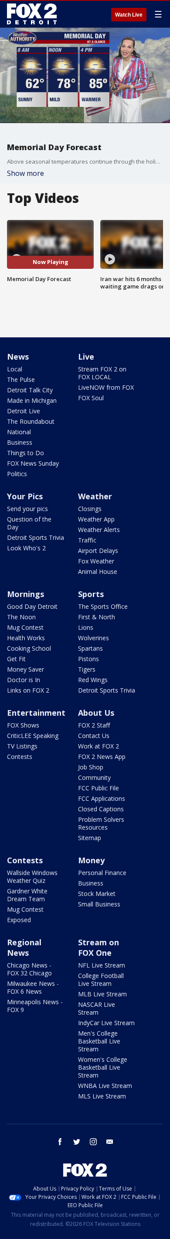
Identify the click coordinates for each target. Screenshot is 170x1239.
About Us (96, 712)
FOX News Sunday (33, 463)
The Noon (21, 617)
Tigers (86, 669)
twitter (77, 1142)
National (19, 432)
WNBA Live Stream (105, 1085)
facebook (60, 1142)
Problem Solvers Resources (101, 823)
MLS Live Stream (102, 1096)
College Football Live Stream (101, 979)
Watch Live (129, 15)
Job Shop (90, 767)
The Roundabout (30, 421)
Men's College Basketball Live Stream (99, 1041)
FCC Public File (98, 788)
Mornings (25, 594)
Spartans (90, 648)
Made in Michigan (32, 400)
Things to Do (25, 453)
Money (91, 860)
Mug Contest (25, 627)
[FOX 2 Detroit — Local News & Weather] (32, 13)
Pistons (88, 659)
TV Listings (22, 746)
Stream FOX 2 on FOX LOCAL (102, 373)
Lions (85, 627)
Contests (19, 756)
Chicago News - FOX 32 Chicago (29, 969)
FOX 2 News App (102, 756)
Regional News (24, 947)
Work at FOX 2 (98, 746)
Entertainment (36, 712)
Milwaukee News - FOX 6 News (33, 987)
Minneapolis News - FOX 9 (35, 1006)
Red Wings (93, 680)
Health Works (26, 638)
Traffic (87, 540)
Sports (91, 594)
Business (19, 442)
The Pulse (21, 379)
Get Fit (16, 659)
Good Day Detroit (32, 606)
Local (14, 369)
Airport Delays (98, 550)
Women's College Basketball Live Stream (102, 1067)
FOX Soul (91, 398)
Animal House (97, 571)
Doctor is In (23, 680)
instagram (93, 1142)
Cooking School (29, 648)
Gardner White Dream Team (27, 895)
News (18, 356)
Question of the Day (29, 523)
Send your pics (27, 509)
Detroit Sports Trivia (35, 537)
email (110, 1142)
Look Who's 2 (26, 548)
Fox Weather (96, 561)
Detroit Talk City (30, 390)
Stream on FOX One (98, 947)
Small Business (99, 904)
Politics (17, 474)
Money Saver (25, 669)
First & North (96, 617)
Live (86, 356)
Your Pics (25, 496)
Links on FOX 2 (28, 690)
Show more (25, 173)
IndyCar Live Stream (106, 1023)
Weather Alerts (99, 529)
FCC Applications (101, 798)
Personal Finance (102, 872)
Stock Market (97, 893)
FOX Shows (23, 725)
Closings (90, 509)
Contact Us (93, 735)
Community (94, 777)
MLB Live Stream (102, 994)
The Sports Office (103, 606)
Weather (95, 496)
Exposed (19, 920)
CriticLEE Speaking (32, 735)
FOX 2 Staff (94, 725)
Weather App (96, 519)
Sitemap (89, 838)
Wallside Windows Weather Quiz (32, 876)
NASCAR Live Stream (96, 1008)
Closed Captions (101, 809)
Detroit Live (23, 411)
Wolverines (93, 638)
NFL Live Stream (101, 965)
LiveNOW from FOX (106, 387)
